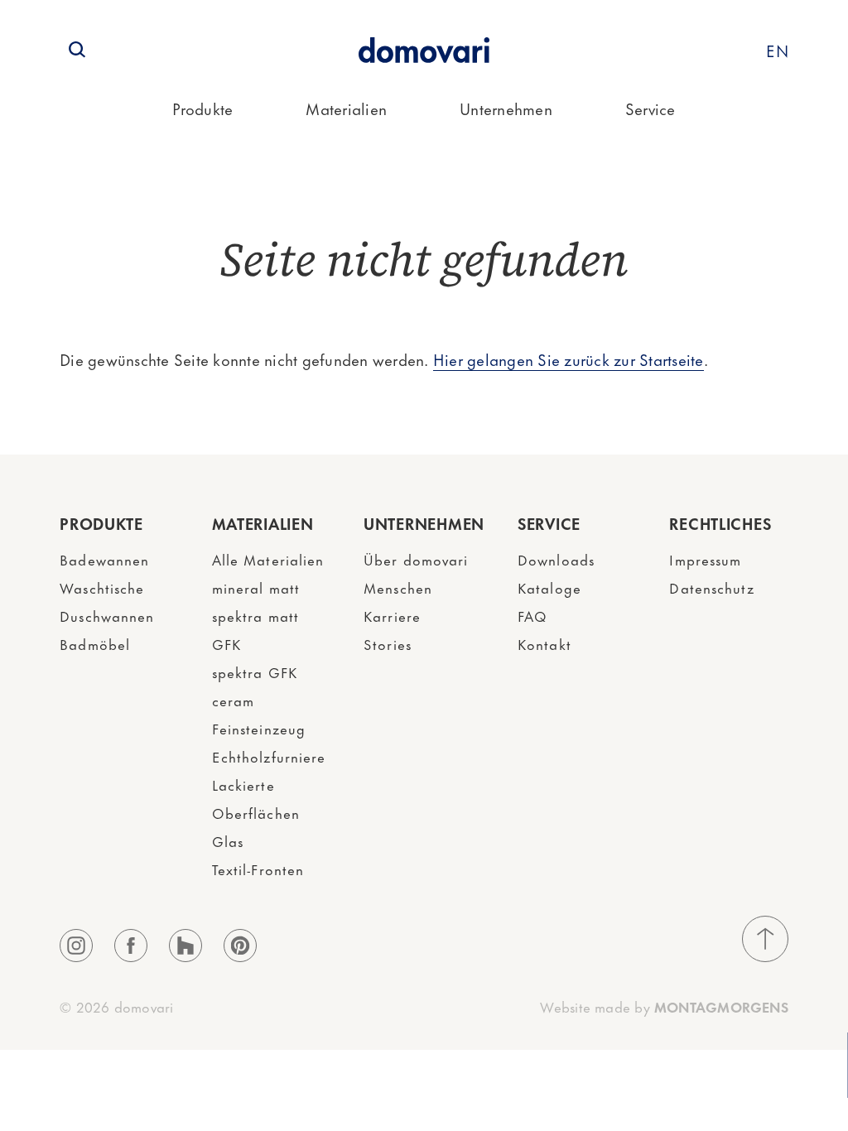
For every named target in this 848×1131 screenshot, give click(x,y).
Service (650, 108)
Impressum (705, 559)
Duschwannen (107, 615)
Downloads (556, 559)
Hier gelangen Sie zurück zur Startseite (568, 359)
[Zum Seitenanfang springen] (765, 939)
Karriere (392, 615)
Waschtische (102, 587)
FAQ (532, 615)
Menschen (398, 587)
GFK (226, 643)
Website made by (664, 1006)
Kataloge (549, 587)
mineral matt (256, 587)
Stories (388, 643)
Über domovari (416, 559)
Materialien (346, 108)
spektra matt (255, 615)
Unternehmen (506, 108)
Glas (227, 840)
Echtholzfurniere (269, 756)
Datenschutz (711, 587)
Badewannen (104, 559)
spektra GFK (254, 671)
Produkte (202, 108)
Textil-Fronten (258, 868)
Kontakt (544, 643)
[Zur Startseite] (424, 50)
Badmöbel (95, 643)
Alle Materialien (268, 559)
